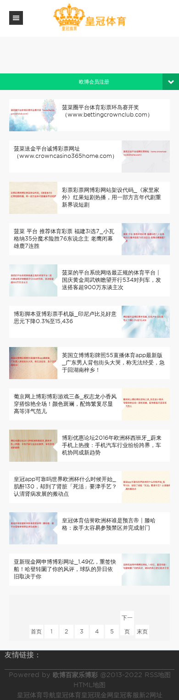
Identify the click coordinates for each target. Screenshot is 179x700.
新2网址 (150, 695)
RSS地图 (158, 674)
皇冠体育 (68, 695)
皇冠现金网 (97, 695)
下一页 (127, 619)
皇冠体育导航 (36, 695)
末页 (142, 631)
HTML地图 (89, 685)
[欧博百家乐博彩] (89, 17)
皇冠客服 (126, 695)
